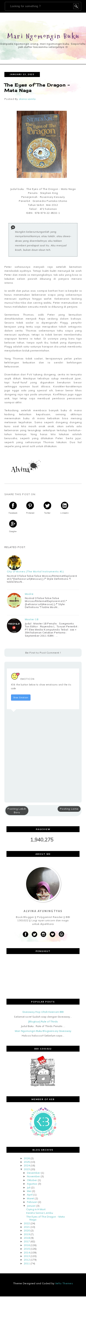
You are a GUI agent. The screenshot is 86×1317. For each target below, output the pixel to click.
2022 (27, 1223)
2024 (27, 1165)
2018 (27, 1237)
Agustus (32, 1183)
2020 (27, 1230)
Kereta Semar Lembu (39, 1212)
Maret (30, 1198)
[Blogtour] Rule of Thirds (43, 1021)
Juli (28, 1187)
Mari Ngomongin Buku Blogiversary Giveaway (43, 1030)
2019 (27, 1234)
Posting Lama (69, 808)
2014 (27, 1252)
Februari (32, 1201)
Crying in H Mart (36, 1209)
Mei (29, 1191)
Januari (31, 1205)
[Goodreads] (61, 934)
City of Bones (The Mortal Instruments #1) (35, 571)
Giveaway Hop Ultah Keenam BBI (43, 1011)
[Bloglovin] (52, 934)
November (33, 1176)
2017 (27, 1241)
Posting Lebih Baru (17, 810)
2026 (27, 1158)
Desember (33, 1172)
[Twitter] (34, 934)
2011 (27, 1263)
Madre (29, 594)
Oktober (32, 1180)
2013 (27, 1256)
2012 (27, 1259)
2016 (27, 1245)
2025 (27, 1161)
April (30, 1194)
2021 (27, 1226)
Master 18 (32, 619)
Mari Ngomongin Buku (43, 36)
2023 (27, 1169)
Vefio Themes (64, 1283)
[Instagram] (43, 934)
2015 (27, 1248)
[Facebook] (25, 934)
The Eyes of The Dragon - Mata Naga (45, 1218)
